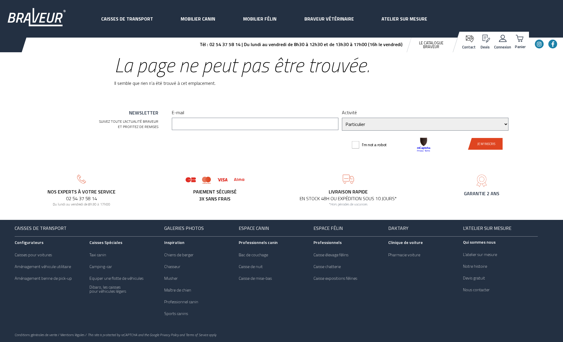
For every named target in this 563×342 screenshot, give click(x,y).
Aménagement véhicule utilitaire (43, 266)
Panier (520, 47)
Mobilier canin (198, 18)
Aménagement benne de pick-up (43, 278)
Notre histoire (475, 266)
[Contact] (469, 38)
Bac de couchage (253, 255)
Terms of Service (197, 335)
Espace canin (254, 228)
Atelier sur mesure (404, 18)
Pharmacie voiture (404, 255)
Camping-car (100, 266)
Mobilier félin (260, 18)
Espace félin (328, 228)
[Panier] (520, 38)
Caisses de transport (127, 18)
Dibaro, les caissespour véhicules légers (107, 289)
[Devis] (485, 38)
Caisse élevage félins (330, 255)
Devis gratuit (474, 278)
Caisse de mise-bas (255, 278)
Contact (469, 47)
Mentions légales (72, 335)
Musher (171, 278)
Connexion (502, 47)
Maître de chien (177, 290)
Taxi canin (97, 255)
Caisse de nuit (251, 266)
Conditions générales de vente (36, 335)
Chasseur (172, 266)
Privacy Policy (169, 335)
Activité (349, 113)
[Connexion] (503, 38)
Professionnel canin (181, 302)
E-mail (178, 113)
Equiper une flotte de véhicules (116, 278)
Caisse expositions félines (335, 278)
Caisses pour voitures (33, 255)
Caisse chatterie (327, 266)
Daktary (398, 228)
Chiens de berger (179, 255)
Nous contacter (476, 290)
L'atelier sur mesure (487, 228)
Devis (485, 47)
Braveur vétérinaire (329, 18)
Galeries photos (184, 228)
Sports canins (176, 313)
